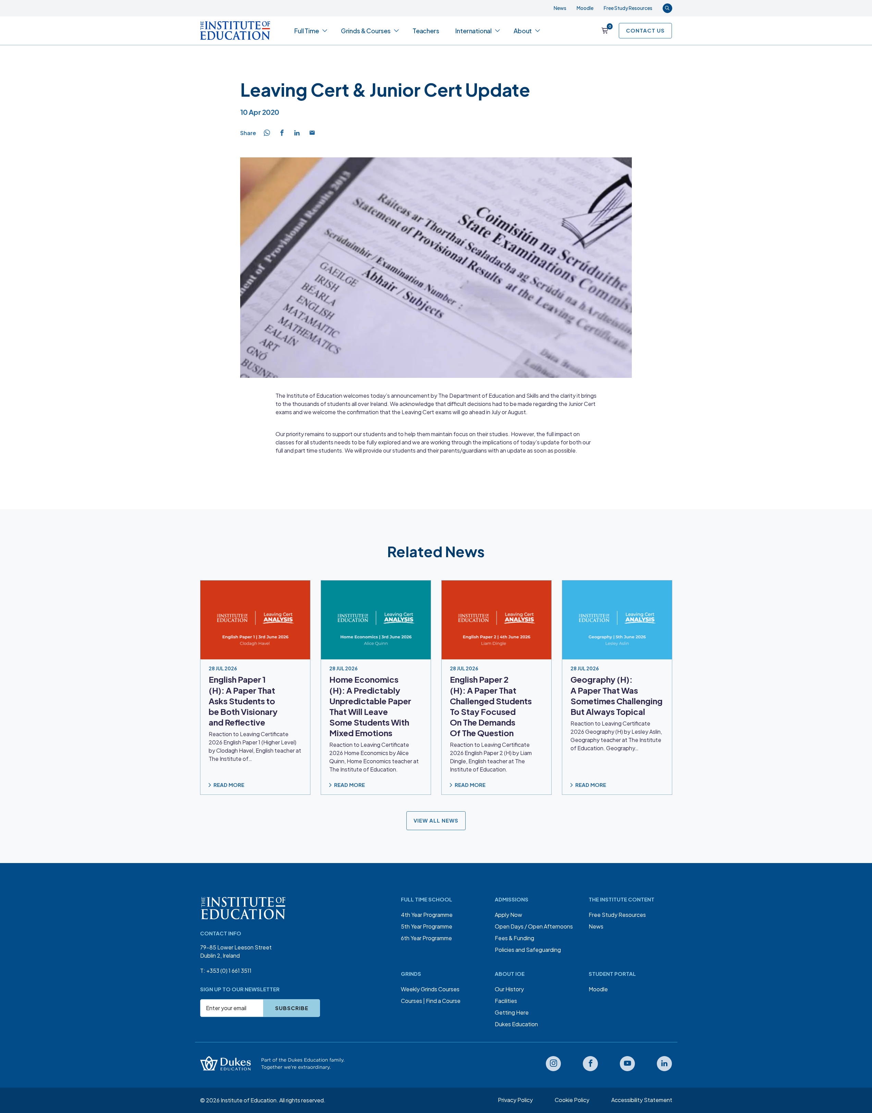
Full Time (306, 31)
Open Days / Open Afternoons (534, 926)
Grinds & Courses (366, 31)
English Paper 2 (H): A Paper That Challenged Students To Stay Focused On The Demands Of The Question (491, 706)
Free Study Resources (628, 8)
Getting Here (512, 1012)
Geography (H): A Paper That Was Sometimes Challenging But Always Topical (616, 695)
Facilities (506, 1000)
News (560, 8)
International (473, 31)
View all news (436, 820)
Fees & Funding (514, 938)
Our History (509, 989)
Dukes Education (516, 1024)
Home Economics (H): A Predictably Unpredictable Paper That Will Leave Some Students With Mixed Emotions (370, 706)
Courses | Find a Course (430, 1000)
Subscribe (291, 1008)
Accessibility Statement (641, 1099)
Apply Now (508, 914)
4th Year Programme (427, 914)
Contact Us (645, 30)
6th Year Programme (426, 938)
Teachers (426, 31)
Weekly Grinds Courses (430, 989)
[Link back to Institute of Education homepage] (235, 30)
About (523, 31)
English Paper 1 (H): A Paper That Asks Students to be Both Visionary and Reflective (243, 701)
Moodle (585, 8)
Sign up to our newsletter (240, 989)
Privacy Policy (515, 1099)
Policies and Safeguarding (528, 949)
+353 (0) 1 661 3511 (228, 970)
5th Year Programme (426, 926)
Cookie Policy (572, 1099)
